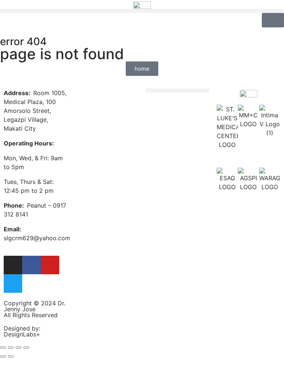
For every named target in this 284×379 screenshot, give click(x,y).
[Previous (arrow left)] (3, 356)
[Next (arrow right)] (11, 356)
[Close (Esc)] (3, 347)
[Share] (11, 347)
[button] (142, 11)
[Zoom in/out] (26, 347)
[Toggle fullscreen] (18, 347)
